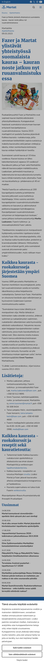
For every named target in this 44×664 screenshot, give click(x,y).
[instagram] (37, 2)
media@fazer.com (20, 429)
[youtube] (40, 2)
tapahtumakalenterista (17, 468)
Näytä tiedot (22, 660)
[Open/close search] (33, 7)
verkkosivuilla (20, 490)
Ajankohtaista (14, 13)
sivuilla (27, 474)
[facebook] (31, 2)
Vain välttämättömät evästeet (22, 654)
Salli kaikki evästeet (22, 647)
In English (6, 1)
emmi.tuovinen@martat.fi (20, 403)
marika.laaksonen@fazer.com (23, 390)
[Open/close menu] (40, 7)
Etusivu (4, 13)
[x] (34, 2)
